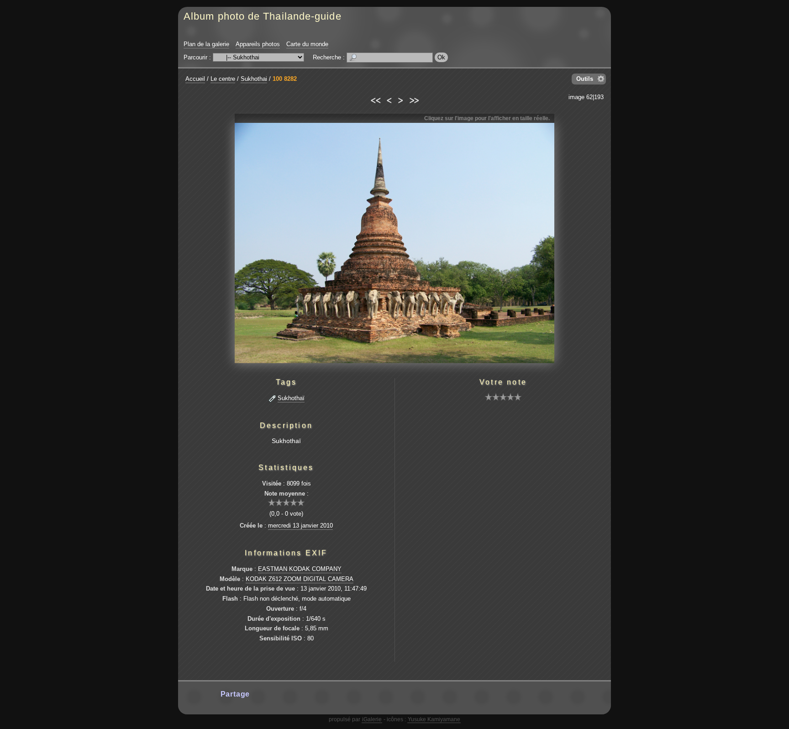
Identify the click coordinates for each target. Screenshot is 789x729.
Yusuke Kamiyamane (434, 719)
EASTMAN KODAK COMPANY (300, 568)
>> (414, 99)
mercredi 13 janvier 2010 (300, 525)
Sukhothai (254, 78)
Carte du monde (307, 44)
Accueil (195, 78)
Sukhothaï (291, 398)
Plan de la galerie (206, 44)
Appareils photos (258, 44)
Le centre (222, 78)
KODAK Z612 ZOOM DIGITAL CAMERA (299, 579)
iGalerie (372, 719)
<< (375, 99)
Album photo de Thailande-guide (263, 16)
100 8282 (285, 78)
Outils (584, 78)
